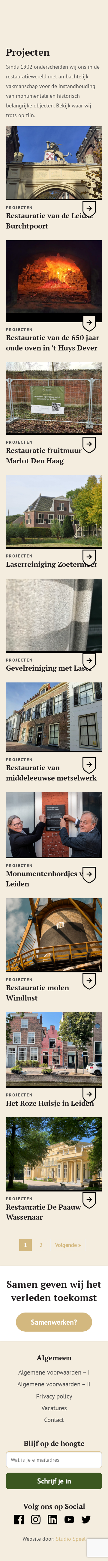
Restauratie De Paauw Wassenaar (43, 1212)
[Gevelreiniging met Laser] (54, 649)
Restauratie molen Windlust (37, 993)
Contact (54, 1420)
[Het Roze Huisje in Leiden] (54, 1084)
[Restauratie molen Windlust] (54, 969)
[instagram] (35, 1519)
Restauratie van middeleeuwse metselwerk (51, 773)
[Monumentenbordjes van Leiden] (54, 855)
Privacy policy (54, 1396)
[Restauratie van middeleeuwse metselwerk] (54, 749)
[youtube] (69, 1519)
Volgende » (68, 1244)
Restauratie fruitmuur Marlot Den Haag (44, 455)
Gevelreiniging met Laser (49, 668)
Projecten (19, 207)
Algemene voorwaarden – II (54, 1384)
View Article (89, 209)
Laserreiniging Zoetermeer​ (51, 564)
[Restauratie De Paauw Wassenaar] (54, 1188)
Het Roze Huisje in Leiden (50, 1103)
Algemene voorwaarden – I (54, 1372)
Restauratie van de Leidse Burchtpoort (49, 221)
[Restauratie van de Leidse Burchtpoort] (54, 197)
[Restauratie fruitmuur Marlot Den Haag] (54, 432)
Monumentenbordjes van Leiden (49, 879)
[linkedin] (52, 1519)
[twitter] (86, 1519)
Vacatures (54, 1408)
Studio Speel (71, 1538)
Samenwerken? (54, 1322)
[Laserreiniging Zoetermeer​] (54, 545)
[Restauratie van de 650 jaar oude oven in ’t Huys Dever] (54, 319)
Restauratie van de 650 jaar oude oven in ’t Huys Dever (52, 343)
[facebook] (19, 1519)
